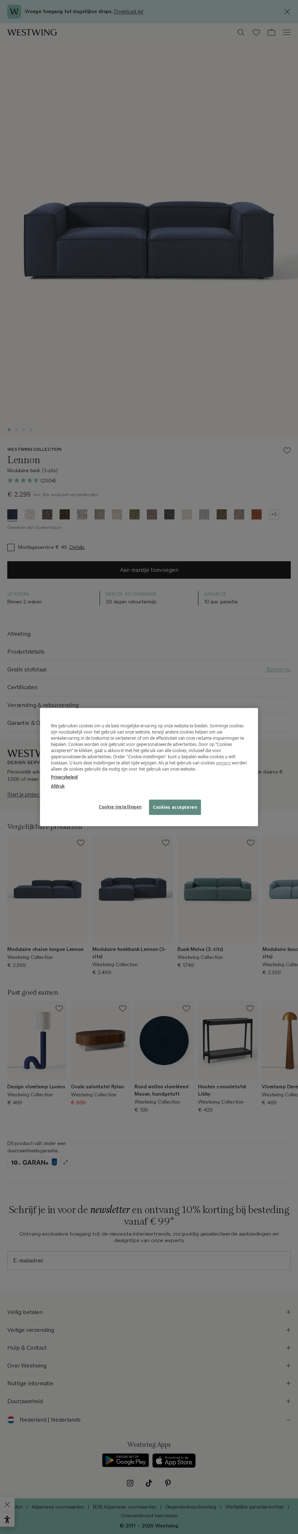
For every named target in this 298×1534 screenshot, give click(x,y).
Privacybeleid (64, 776)
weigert (223, 763)
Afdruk (58, 785)
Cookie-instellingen (120, 806)
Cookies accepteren (175, 807)
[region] (149, 767)
